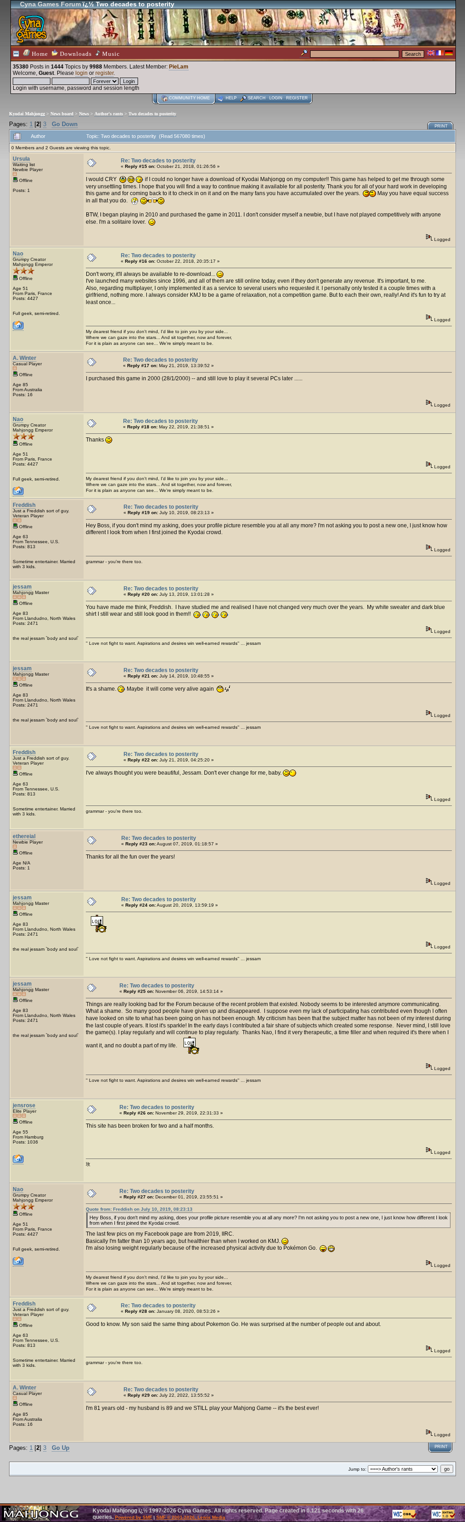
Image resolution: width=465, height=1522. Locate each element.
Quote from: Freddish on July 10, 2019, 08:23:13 (139, 1209)
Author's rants (108, 113)
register (104, 73)
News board (62, 113)
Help (231, 98)
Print (441, 126)
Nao (18, 253)
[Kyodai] (18, 328)
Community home (189, 98)
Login (275, 98)
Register (297, 98)
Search (257, 98)
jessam (22, 587)
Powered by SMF (133, 1517)
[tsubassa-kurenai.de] (18, 1161)
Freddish (24, 505)
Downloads (75, 53)
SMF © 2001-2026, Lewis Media (190, 1517)
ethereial (24, 836)
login (81, 73)
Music (110, 53)
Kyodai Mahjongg (27, 113)
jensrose (24, 1105)
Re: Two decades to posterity (158, 160)
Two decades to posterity (152, 113)
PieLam (178, 67)
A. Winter (24, 358)
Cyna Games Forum (50, 4)
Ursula (21, 159)
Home (39, 53)
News (84, 113)
